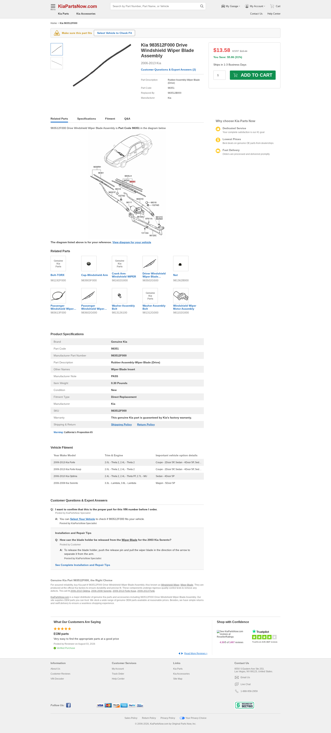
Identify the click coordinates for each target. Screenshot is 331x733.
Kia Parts (63, 13)
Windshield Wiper (170, 585)
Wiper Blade (129, 539)
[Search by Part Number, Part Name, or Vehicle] (202, 6)
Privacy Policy (168, 718)
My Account (118, 668)
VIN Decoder (57, 678)
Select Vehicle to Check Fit (114, 32)
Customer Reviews (60, 673)
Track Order (118, 673)
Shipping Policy (121, 424)
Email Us (245, 677)
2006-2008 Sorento (101, 591)
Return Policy (146, 424)
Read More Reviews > (195, 653)
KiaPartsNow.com (60, 597)
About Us (55, 668)
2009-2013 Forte (146, 591)
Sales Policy (131, 718)
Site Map (177, 678)
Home (54, 23)
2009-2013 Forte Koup (124, 591)
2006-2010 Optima (80, 591)
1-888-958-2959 (249, 691)
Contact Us (256, 13)
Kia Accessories (85, 13)
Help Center (273, 13)
